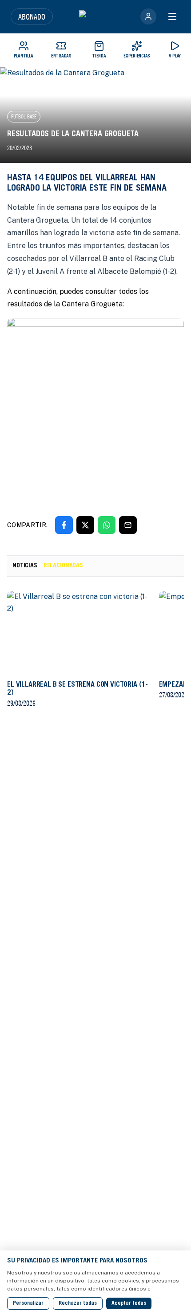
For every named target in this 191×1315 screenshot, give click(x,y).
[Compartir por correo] (128, 525)
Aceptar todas (128, 1303)
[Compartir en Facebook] (64, 525)
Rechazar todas (78, 1303)
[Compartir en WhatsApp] (106, 525)
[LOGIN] (148, 16)
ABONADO (31, 16)
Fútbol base (23, 116)
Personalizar (28, 1303)
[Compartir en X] (85, 525)
